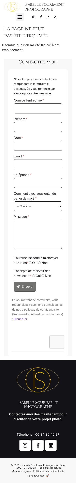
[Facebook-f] (41, 17)
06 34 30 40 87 (47, 434)
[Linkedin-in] (48, 17)
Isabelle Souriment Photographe (44, 7)
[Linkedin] (51, 445)
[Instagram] (34, 17)
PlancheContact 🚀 (38, 475)
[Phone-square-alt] (55, 17)
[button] (20, 17)
